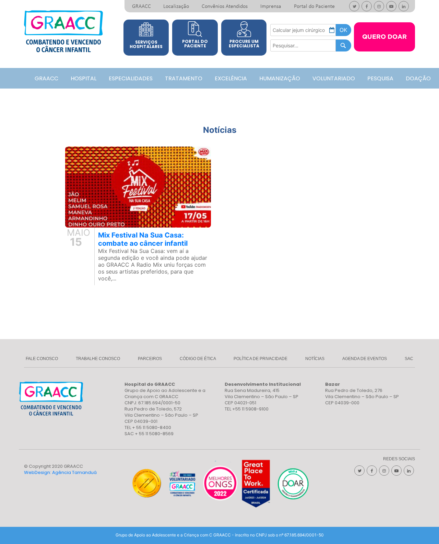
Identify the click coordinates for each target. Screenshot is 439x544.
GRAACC (141, 6)
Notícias (314, 358)
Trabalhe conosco (98, 358)
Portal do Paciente (314, 6)
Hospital (83, 78)
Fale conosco (42, 358)
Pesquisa (380, 78)
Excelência (231, 78)
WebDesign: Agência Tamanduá (60, 472)
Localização (176, 6)
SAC (409, 358)
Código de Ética (198, 358)
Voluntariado (333, 78)
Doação (418, 78)
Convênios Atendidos (225, 6)
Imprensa (270, 6)
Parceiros (150, 358)
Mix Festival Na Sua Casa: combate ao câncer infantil (143, 239)
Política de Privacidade (260, 358)
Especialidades (131, 78)
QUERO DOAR (384, 37)
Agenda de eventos (364, 358)
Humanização (279, 78)
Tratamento (183, 78)
